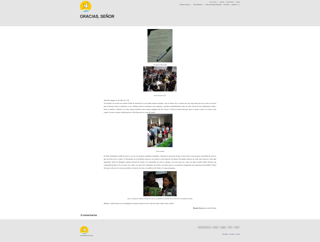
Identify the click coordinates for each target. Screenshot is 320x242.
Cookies (238, 234)
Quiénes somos (185, 4)
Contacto (227, 4)
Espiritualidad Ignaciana (214, 4)
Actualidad (212, 2)
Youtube (236, 227)
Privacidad (231, 234)
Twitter (230, 227)
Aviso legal (225, 234)
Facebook (215, 227)
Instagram (223, 227)
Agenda (222, 2)
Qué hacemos (197, 4)
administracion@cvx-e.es (204, 227)
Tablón (238, 2)
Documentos (230, 2)
